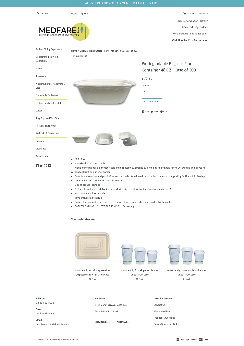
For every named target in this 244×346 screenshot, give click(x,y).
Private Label (51, 156)
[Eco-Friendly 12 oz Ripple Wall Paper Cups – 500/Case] (186, 245)
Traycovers (41, 76)
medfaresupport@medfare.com (53, 324)
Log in (74, 13)
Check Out (203, 13)
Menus (39, 68)
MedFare (56, 340)
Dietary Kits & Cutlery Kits (49, 103)
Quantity (145, 85)
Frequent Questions (164, 318)
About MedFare (161, 311)
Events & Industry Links (165, 324)
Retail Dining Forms (46, 126)
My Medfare (201, 27)
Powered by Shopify (69, 340)
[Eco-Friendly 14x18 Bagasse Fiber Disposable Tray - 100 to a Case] (92, 245)
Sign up (84, 13)
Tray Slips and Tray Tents (48, 118)
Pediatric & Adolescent (47, 133)
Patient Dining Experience (49, 49)
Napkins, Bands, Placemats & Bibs (50, 86)
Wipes (39, 110)
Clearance (41, 148)
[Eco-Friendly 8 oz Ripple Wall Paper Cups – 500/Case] (139, 245)
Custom (40, 141)
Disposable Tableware (47, 95)
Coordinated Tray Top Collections (47, 59)
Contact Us (159, 305)
